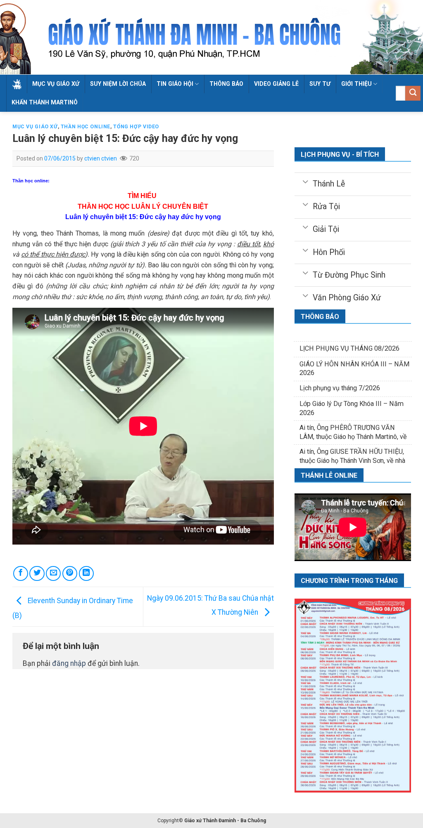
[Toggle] (305, 181)
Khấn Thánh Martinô (45, 102)
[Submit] (413, 93)
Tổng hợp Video (136, 127)
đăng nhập (69, 663)
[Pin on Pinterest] (69, 573)
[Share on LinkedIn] (86, 573)
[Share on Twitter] (36, 573)
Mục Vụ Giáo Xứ (55, 83)
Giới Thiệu (356, 83)
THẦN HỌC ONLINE (85, 127)
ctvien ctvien (100, 158)
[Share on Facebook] (20, 573)
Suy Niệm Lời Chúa (118, 83)
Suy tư (319, 83)
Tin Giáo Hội (175, 83)
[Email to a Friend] (53, 573)
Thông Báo (226, 83)
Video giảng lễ (276, 83)
